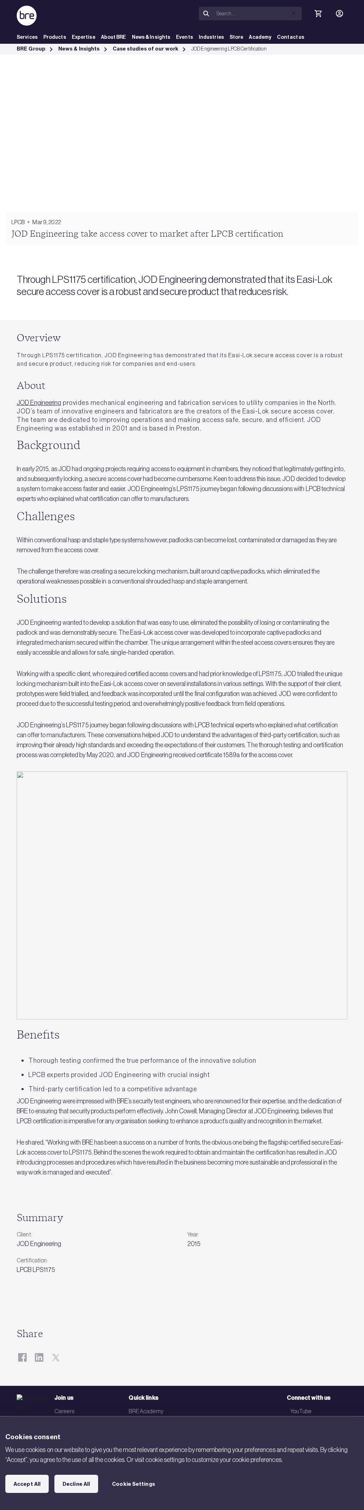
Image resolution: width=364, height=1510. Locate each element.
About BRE (113, 37)
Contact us (290, 37)
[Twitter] (55, 1357)
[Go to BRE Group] (27, 16)
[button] (293, 13)
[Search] (206, 14)
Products (54, 37)
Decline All (76, 1484)
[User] (339, 13)
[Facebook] (22, 1357)
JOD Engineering (39, 402)
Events (184, 37)
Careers (64, 1411)
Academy (260, 37)
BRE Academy (146, 1411)
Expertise (83, 37)
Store (236, 37)
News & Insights (151, 37)
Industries (211, 37)
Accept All (27, 1484)
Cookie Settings (133, 1484)
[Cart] (318, 13)
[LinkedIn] (38, 1357)
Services (27, 37)
